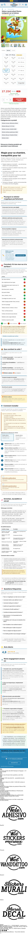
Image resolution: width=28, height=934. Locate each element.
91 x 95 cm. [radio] (21, 74)
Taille (14, 55)
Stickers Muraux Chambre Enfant (9, 135)
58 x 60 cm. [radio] (13, 66)
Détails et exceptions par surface (10, 336)
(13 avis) (13, 14)
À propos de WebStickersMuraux (8, 790)
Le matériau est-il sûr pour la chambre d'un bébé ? (14, 620)
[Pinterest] (4, 930)
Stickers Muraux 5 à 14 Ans (8, 126)
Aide (22, 799)
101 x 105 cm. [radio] (13, 79)
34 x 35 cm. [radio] (21, 58)
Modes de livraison (4, 786)
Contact (2, 798)
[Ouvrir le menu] (2, 4)
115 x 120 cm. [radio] (13, 83)
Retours (21, 786)
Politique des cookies (13, 796)
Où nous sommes (4, 791)
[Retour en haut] (0, 933)
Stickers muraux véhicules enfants (10, 123)
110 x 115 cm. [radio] (6, 83)
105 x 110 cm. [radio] (21, 79)
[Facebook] (3, 930)
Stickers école (5, 138)
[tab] (3, 45)
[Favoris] (19, 4)
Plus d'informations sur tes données (7, 766)
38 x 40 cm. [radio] (6, 62)
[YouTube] (6, 930)
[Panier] (26, 4)
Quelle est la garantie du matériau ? (12, 606)
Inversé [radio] (13, 50)
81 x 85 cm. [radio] (6, 75)
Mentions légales (4, 796)
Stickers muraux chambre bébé (9, 129)
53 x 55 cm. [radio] (6, 66)
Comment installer (4, 787)
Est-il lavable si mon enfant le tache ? (12, 624)
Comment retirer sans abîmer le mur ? (13, 600)
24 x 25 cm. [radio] (6, 58)
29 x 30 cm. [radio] (13, 58)
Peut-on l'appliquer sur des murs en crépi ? (14, 596)
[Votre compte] (22, 4)
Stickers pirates (11, 9)
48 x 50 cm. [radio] (21, 62)
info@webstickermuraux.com (7, 799)
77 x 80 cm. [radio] (21, 70)
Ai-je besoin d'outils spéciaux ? (11, 609)
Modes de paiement (14, 786)
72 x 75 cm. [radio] (13, 70)
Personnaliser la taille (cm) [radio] (21, 83)
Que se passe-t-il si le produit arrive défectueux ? (12, 616)
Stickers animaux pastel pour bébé (10, 132)
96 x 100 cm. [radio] (6, 79)
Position (3, 50)
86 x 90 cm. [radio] (13, 75)
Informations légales (5, 794)
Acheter (2, 785)
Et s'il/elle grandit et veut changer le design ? (14, 633)
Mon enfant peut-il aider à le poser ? (12, 627)
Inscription (14, 762)
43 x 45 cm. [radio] (13, 62)
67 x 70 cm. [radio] (6, 70)
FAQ (24, 786)
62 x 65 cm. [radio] (21, 66)
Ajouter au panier (19, 99)
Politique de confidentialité (17, 758)
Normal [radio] (8, 50)
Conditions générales (5, 795)
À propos (2, 789)
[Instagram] (1, 930)
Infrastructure (19, 790)
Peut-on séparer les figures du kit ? (12, 630)
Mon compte (17, 799)
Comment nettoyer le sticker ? (11, 603)
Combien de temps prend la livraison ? (13, 612)
